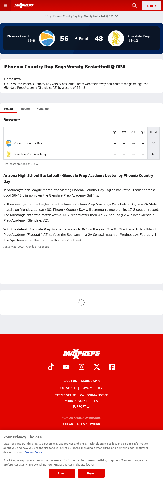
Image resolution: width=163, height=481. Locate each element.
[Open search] (134, 5)
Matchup (43, 108)
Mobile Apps (90, 380)
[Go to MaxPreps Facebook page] (112, 367)
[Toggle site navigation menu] (5, 5)
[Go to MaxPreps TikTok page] (51, 367)
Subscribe (68, 388)
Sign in (151, 5)
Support (79, 406)
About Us (70, 380)
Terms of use (65, 395)
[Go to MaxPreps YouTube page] (66, 367)
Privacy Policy (91, 388)
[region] (81, 455)
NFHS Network (88, 424)
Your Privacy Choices (81, 401)
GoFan (68, 424)
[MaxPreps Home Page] (46, 16)
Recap (8, 108)
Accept (62, 473)
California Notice (94, 395)
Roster (25, 108)
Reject (91, 473)
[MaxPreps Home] (24, 5)
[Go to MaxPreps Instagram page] (81, 367)
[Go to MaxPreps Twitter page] (96, 367)
